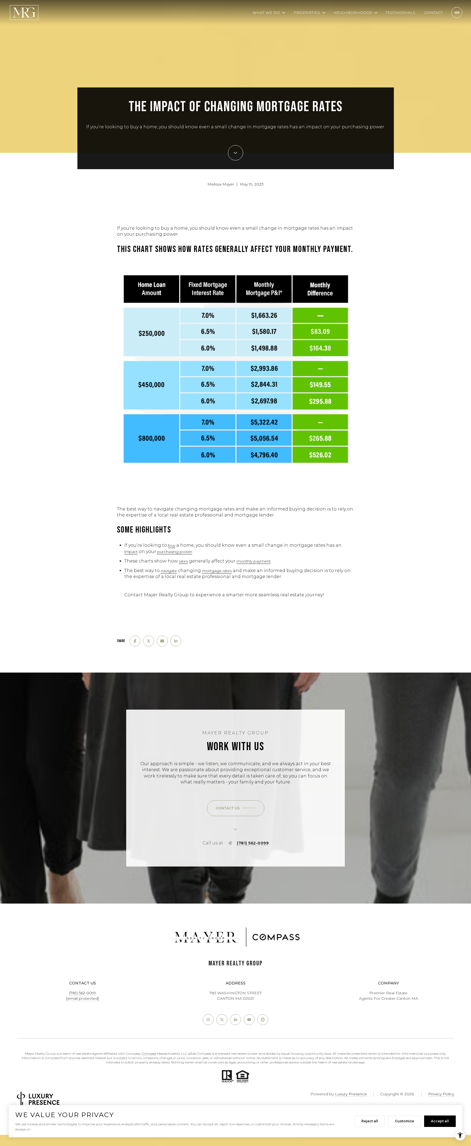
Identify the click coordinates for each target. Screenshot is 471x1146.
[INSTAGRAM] (208, 1019)
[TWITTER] (221, 1019)
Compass (149, 1053)
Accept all (440, 1121)
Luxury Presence (351, 1094)
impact (131, 551)
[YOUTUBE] (249, 1019)
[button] (235, 808)
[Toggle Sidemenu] (456, 12)
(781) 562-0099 (252, 843)
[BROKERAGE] (262, 1019)
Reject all (369, 1121)
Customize (404, 1121)
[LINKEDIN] (235, 1019)
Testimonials (400, 12)
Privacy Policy (441, 1094)
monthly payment (254, 561)
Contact (433, 12)
